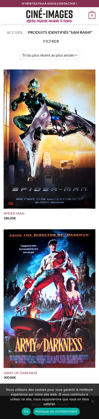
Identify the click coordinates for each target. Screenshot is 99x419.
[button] (6, 15)
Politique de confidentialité (56, 411)
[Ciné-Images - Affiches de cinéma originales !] (49, 15)
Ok (26, 411)
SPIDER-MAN (14, 213)
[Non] (92, 403)
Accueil (15, 32)
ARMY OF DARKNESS (20, 373)
